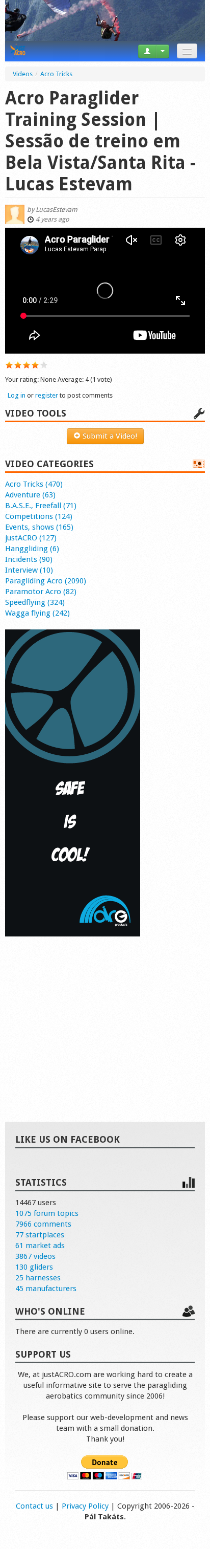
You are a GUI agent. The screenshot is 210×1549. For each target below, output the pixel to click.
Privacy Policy (85, 1506)
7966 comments (43, 1224)
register (46, 395)
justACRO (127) (31, 537)
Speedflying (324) (35, 602)
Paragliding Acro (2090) (45, 580)
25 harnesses (38, 1277)
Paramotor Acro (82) (40, 591)
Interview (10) (29, 570)
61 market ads (40, 1245)
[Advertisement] (105, 1018)
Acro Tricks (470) (34, 484)
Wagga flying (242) (37, 613)
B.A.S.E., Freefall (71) (40, 505)
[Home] (17, 51)
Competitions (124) (38, 516)
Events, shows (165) (39, 527)
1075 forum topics (46, 1213)
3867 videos (35, 1256)
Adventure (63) (30, 494)
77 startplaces (39, 1234)
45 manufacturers (45, 1288)
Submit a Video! (109, 436)
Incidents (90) (28, 559)
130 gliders (34, 1267)
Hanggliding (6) (32, 548)
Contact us (34, 1506)
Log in (16, 395)
